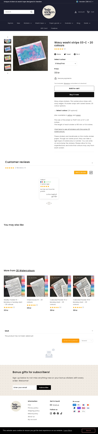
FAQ (29, 405)
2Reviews (19, 168)
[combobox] (19, 12)
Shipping (67, 83)
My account (32, 419)
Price (56, 69)
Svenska (68, 23)
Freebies (54, 28)
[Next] (7, 72)
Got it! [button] (88, 430)
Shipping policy (33, 411)
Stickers (27, 23)
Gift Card (44, 28)
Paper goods (54, 23)
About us (31, 417)
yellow (69, 115)
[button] (46, 203)
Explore (10, 23)
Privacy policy (33, 408)
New (18, 23)
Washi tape (39, 23)
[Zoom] (30, 53)
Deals (86, 23)
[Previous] (7, 37)
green (78, 115)
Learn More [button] (68, 430)
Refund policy (33, 414)
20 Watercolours (25, 270)
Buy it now (74, 94)
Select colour (60, 59)
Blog (78, 23)
